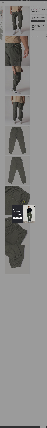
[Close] (34, 206)
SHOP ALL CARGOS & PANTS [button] (17, 218)
